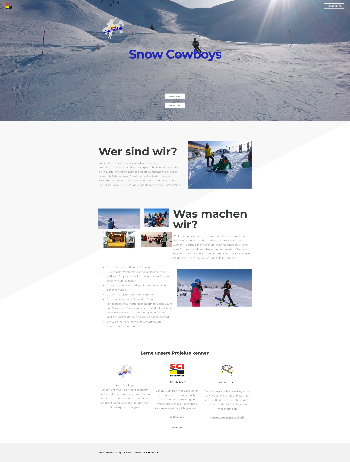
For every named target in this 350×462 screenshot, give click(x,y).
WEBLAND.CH (152, 452)
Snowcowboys (333, 6)
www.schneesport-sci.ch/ (227, 417)
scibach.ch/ (177, 417)
